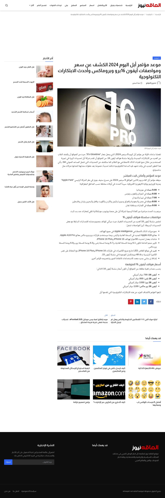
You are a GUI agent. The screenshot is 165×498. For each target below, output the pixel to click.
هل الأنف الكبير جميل (26, 202)
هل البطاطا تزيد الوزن (25, 97)
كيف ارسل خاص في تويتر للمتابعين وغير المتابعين (109, 369)
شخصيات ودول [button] (116, 5)
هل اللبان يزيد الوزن (26, 67)
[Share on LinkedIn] (137, 301)
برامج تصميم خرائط (81, 402)
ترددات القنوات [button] (56, 5)
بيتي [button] (66, 5)
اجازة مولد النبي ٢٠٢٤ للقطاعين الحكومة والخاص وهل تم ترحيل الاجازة (134, 320)
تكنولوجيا (149, 14)
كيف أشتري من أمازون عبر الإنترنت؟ (109, 402)
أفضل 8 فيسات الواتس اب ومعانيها (149, 403)
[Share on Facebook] (151, 301)
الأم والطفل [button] (102, 5)
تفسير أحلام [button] (42, 5)
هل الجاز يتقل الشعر (26, 142)
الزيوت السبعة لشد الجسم (23, 82)
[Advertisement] (82, 37)
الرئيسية (129, 5)
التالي (106, 315)
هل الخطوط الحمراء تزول (24, 157)
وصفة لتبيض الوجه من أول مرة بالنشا (19, 187)
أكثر (32, 5)
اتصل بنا (16, 491)
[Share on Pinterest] (130, 301)
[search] (6, 5)
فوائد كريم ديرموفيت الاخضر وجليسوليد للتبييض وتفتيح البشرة (21, 173)
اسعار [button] (91, 5)
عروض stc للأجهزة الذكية (149, 368)
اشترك (8, 462)
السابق (113, 315)
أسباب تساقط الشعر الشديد (22, 112)
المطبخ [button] (74, 5)
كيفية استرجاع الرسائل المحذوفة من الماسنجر (75, 369)
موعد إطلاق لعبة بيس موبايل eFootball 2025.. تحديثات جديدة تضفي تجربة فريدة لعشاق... (85, 320)
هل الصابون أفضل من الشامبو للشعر (19, 127)
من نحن (7, 491)
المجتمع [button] (83, 5)
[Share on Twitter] (144, 301)
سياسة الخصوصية (28, 491)
